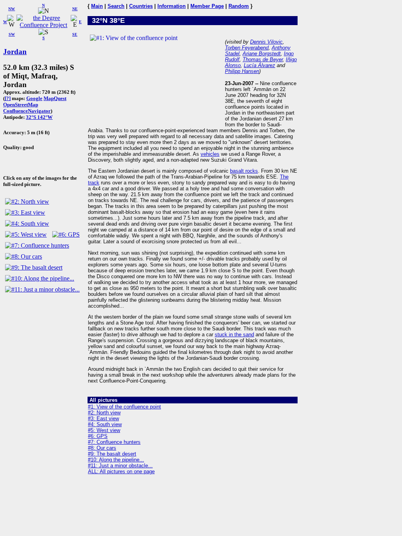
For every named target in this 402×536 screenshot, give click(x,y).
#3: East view (103, 418)
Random (238, 6)
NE (75, 9)
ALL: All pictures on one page (121, 471)
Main (97, 6)
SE (74, 34)
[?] (8, 98)
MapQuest (55, 98)
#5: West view (104, 430)
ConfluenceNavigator (27, 111)
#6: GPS (98, 436)
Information (171, 6)
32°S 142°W (39, 117)
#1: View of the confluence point (124, 407)
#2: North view (104, 413)
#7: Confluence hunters (114, 442)
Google (34, 98)
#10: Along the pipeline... (116, 460)
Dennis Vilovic (266, 42)
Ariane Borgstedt (262, 54)
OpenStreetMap (20, 105)
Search (116, 6)
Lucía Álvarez (259, 65)
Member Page (207, 6)
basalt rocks (244, 171)
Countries (141, 6)
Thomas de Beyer (263, 59)
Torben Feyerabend (247, 48)
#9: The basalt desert (112, 454)
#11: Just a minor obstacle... (120, 466)
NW (11, 9)
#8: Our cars (102, 448)
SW (12, 34)
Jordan (15, 51)
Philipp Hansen (242, 71)
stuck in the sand (234, 334)
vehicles (210, 154)
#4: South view (105, 424)
